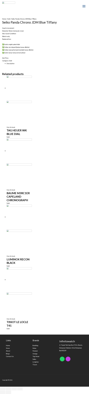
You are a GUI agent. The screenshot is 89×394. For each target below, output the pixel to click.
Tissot (35, 364)
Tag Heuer (36, 356)
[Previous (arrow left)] (2, 392)
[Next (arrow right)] (8, 392)
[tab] (47, 63)
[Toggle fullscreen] (14, 388)
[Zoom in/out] (20, 388)
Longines (36, 362)
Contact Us (10, 356)
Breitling (35, 345)
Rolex (34, 348)
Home (4, 19)
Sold (8, 19)
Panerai (35, 351)
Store (8, 348)
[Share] (8, 388)
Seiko (34, 359)
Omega (35, 354)
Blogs (8, 354)
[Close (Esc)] (2, 388)
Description (10, 63)
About (8, 351)
